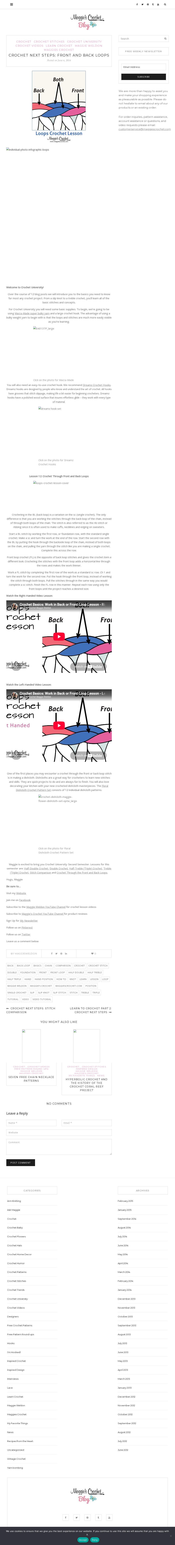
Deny (95, 1539)
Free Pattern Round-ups (31, 1069)
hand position (44, 979)
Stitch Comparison (40, 872)
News (100, 1076)
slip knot (44, 992)
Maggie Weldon (89, 45)
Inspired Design (86, 1069)
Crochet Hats (14, 1245)
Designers (12, 1316)
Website (21, 893)
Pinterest (27, 927)
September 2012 (127, 1423)
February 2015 (125, 1201)
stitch (74, 992)
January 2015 (124, 1209)
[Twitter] (142, 4)
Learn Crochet (59, 45)
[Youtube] (158, 4)
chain (48, 965)
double (12, 972)
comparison (63, 965)
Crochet (23, 41)
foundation (28, 972)
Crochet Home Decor (19, 1254)
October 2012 (125, 1414)
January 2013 (125, 1387)
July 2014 (122, 1236)
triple (96, 992)
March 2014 (124, 1272)
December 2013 (127, 1298)
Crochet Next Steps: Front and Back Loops (59, 55)
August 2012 (124, 1432)
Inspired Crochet (16, 1361)
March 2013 (124, 1378)
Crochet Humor (16, 1263)
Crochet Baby (15, 1227)
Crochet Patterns (16, 1272)
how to (61, 979)
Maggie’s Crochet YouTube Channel (43, 913)
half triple (14, 979)
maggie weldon (17, 985)
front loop (57, 972)
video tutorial (42, 999)
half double (76, 972)
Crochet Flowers (16, 1236)
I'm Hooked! (14, 1352)
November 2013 (126, 1307)
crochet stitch (98, 965)
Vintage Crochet (16, 1458)
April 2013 (123, 1370)
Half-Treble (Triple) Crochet (85, 868)
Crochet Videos (29, 45)
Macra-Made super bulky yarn (32, 313)
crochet (79, 965)
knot (73, 979)
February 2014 (125, 1281)
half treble (95, 972)
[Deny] (170, 1536)
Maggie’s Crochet (41, 985)
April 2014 (123, 1263)
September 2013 (127, 1325)
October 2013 (125, 1316)
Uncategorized (15, 1450)
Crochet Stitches (49, 41)
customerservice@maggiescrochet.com (145, 129)
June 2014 (123, 1245)
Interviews (12, 1378)
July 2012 (122, 1441)
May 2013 (123, 1361)
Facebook (24, 900)
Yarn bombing (15, 1467)
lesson (94, 979)
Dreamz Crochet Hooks (97, 385)
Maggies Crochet (59, 50)
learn (83, 979)
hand (28, 979)
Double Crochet (59, 868)
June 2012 (123, 1450)
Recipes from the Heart (20, 1441)
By (24, 953)
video (25, 999)
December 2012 (126, 1396)
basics (37, 965)
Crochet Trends (15, 1290)
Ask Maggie (13, 1209)
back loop (23, 965)
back (11, 965)
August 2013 (124, 1334)
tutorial (13, 999)
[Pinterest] (148, 4)
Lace (10, 1387)
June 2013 (123, 1352)
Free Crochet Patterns (19, 1325)
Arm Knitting (14, 1201)
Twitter (26, 934)
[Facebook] (137, 4)
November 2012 (126, 1405)
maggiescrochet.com (69, 985)
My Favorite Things (82, 1076)
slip (32, 992)
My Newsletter (29, 920)
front (43, 972)
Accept (83, 1539)
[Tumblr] (153, 4)
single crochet (17, 992)
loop (105, 979)
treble (85, 992)
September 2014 (127, 1218)
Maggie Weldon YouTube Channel (46, 907)
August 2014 (124, 1227)
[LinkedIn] (66, 953)
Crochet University (84, 41)
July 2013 (122, 1343)
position (91, 985)
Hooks (10, 1343)
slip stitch (59, 992)
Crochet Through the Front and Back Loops (82, 872)
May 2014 (123, 1254)
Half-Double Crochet (36, 868)
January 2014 (125, 1290)
